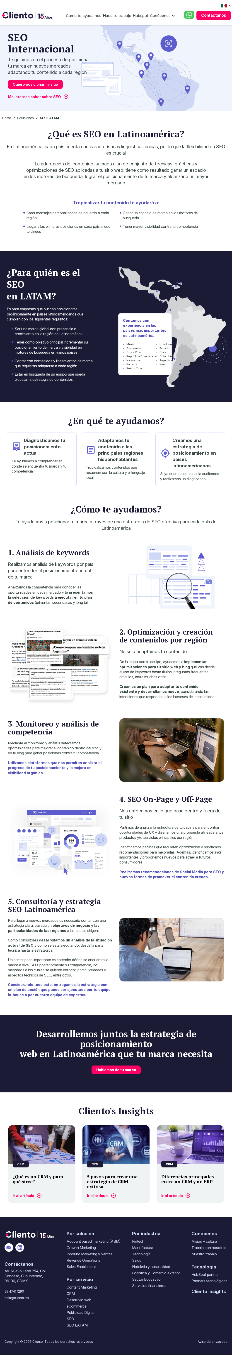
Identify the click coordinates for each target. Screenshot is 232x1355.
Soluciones (25, 118)
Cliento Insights (208, 1291)
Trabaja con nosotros (209, 1247)
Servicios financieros (149, 1285)
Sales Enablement (81, 1266)
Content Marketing (82, 1287)
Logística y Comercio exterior (156, 1273)
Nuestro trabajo (117, 15)
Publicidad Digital (80, 1312)
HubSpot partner (205, 1274)
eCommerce (77, 1306)
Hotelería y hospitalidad (151, 1266)
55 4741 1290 (14, 1291)
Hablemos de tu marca (116, 1070)
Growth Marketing (81, 1247)
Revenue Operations (83, 1260)
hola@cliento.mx (17, 1298)
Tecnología (141, 1254)
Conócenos (160, 15)
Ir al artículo (23, 1195)
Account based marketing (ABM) (94, 1241)
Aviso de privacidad (212, 1341)
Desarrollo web (79, 1300)
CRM (71, 1293)
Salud (136, 1260)
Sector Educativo (146, 1279)
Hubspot (140, 15)
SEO (70, 1319)
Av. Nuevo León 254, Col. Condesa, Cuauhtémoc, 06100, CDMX (25, 1276)
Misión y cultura (204, 1241)
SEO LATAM (77, 1325)
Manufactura (142, 1247)
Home (6, 118)
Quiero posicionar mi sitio (35, 84)
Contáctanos (213, 15)
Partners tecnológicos (209, 1281)
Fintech (138, 1241)
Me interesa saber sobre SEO (34, 96)
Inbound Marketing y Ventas (89, 1254)
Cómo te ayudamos (83, 15)
